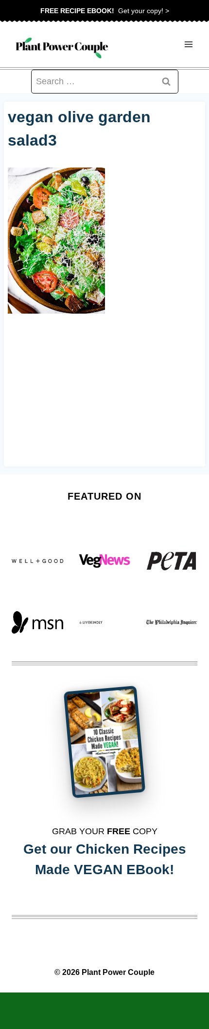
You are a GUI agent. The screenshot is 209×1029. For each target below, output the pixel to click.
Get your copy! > (104, 11)
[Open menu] (188, 44)
